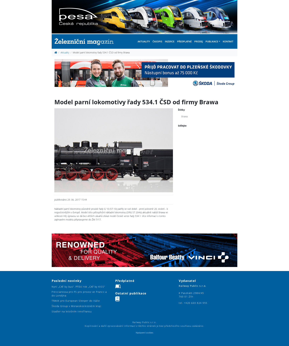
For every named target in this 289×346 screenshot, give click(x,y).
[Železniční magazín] (85, 41)
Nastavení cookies (144, 332)
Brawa (184, 116)
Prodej (198, 41)
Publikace (212, 41)
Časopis (157, 41)
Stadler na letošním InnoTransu (72, 311)
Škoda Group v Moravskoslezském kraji (76, 306)
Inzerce (169, 41)
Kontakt (228, 41)
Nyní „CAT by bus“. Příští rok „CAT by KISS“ (78, 286)
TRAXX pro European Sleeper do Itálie (76, 300)
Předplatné (184, 41)
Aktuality (144, 41)
